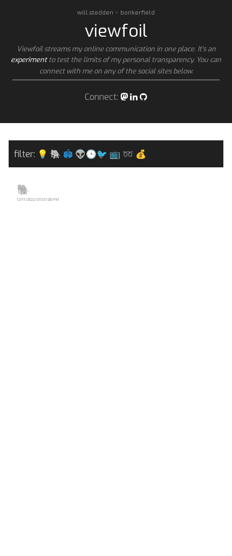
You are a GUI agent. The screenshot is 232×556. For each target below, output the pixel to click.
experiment (29, 59)
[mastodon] (124, 97)
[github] (143, 97)
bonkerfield (137, 13)
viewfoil (116, 30)
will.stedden (96, 13)
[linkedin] (134, 97)
